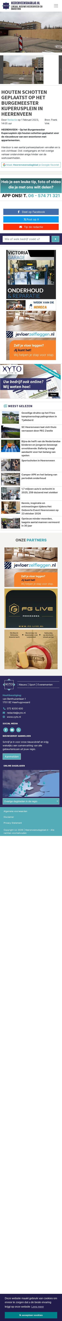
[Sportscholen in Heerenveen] (10, 465)
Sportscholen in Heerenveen (38, 460)
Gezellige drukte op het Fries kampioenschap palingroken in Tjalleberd (39, 416)
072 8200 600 (15, 708)
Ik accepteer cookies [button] (31, 1315)
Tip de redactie (33, 227)
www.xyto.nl (14, 716)
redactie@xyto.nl (16, 712)
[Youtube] (12, 730)
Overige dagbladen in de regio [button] (20, 801)
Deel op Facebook (33, 211)
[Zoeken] (55, 239)
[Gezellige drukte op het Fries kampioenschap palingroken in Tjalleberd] (10, 417)
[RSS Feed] (19, 730)
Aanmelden (12, 756)
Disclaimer (9, 817)
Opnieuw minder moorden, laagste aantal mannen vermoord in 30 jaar (40, 522)
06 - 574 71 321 (44, 195)
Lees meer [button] (37, 1306)
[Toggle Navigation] (56, 5)
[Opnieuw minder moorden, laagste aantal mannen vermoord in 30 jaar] (10, 523)
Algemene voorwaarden (15, 811)
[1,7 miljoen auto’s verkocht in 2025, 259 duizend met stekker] (10, 493)
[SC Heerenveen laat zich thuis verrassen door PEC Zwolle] (10, 431)
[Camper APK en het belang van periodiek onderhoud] (10, 479)
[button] (1, 69)
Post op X (33, 219)
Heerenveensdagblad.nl (25, 3)
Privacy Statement (13, 823)
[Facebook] (6, 730)
